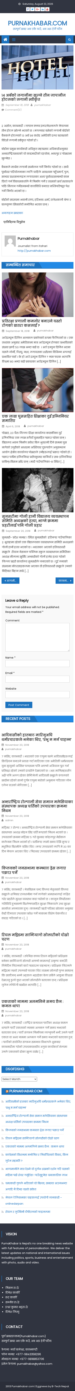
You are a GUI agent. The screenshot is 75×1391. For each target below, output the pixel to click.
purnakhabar (42, 105)
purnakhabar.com (37, 23)
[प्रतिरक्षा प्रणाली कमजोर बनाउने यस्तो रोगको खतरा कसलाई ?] (37, 294)
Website (10, 689)
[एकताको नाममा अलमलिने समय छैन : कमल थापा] (37, 995)
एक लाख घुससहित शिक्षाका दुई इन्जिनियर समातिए (35, 418)
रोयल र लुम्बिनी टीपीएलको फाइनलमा (27, 1212)
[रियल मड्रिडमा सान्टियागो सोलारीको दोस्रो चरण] (37, 928)
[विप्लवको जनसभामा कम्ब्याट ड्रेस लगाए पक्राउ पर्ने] (37, 861)
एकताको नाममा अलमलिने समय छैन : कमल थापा (32, 1003)
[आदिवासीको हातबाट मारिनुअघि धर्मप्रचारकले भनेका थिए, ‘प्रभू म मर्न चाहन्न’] (37, 728)
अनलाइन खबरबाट (12, 213)
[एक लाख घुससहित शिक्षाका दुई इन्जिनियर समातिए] (37, 390)
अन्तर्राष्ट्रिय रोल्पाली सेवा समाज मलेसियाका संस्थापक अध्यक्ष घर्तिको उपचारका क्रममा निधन (37, 806)
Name (10, 658)
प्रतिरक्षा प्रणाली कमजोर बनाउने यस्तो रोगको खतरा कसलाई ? (32, 323)
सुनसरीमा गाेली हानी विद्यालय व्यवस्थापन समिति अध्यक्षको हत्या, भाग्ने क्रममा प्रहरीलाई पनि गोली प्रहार (35, 521)
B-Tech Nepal (60, 1386)
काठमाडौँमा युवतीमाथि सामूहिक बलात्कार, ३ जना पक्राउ (66, 581)
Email (10, 673)
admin (9, 820)
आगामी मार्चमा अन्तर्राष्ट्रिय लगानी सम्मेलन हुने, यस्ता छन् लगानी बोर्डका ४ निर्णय (13, 581)
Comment (12, 620)
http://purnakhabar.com (34, 251)
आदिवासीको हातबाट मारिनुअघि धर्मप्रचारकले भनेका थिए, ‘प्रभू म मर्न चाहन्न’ (37, 737)
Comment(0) (13, 110)
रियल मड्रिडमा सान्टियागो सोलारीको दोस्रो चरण (35, 937)
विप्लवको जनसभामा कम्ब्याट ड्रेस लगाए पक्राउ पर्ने (34, 870)
